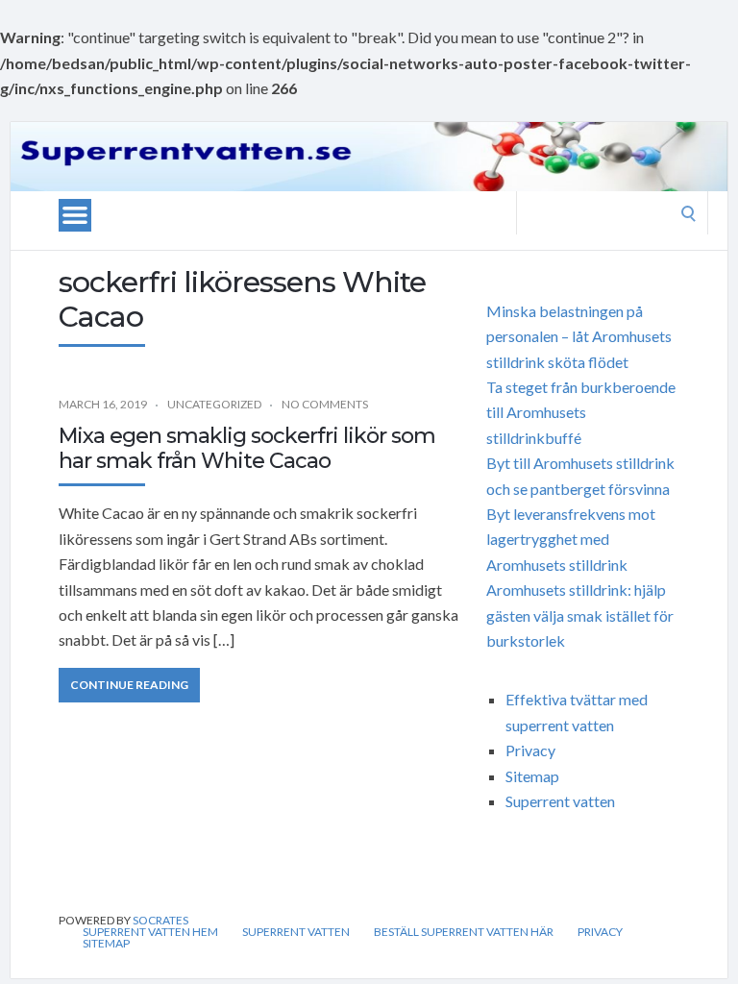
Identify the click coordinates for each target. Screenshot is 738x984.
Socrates (160, 920)
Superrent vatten (560, 801)
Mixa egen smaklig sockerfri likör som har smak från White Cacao (247, 448)
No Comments (325, 404)
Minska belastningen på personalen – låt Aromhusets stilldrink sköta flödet (579, 336)
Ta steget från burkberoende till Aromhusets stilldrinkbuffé (581, 412)
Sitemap (532, 776)
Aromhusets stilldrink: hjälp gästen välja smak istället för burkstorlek (580, 615)
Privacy (530, 750)
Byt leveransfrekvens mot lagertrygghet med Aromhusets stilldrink (570, 539)
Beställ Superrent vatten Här (464, 932)
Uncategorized (214, 404)
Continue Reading (129, 684)
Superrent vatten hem (150, 932)
